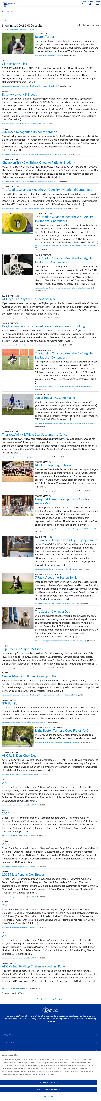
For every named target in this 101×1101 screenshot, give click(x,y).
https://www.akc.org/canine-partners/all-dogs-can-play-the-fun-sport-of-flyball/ (26, 317)
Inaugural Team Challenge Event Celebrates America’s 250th (64, 501)
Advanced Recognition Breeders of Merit (29, 132)
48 (54, 999)
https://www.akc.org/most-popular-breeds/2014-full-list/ (19, 835)
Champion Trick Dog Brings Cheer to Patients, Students (39, 162)
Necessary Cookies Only (48, 1090)
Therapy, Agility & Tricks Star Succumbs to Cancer (35, 434)
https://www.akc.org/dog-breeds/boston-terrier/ (49, 55)
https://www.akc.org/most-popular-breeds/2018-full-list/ (19, 896)
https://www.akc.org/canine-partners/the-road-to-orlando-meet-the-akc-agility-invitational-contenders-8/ (33, 208)
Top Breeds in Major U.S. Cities (22, 649)
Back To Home (9, 11)
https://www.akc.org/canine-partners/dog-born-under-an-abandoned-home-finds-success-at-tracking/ (32, 345)
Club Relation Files (14, 63)
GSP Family (9, 703)
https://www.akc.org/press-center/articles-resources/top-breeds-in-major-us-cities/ (26, 667)
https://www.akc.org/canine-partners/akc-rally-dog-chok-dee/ (20, 774)
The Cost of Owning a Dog (52, 611)
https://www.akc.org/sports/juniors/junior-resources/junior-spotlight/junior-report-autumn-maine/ (64, 423)
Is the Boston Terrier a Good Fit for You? (61, 730)
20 (81, 25)
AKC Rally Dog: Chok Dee (19, 755)
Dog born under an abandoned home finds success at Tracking (43, 326)
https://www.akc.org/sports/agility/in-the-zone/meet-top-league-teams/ (56, 490)
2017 (5, 844)
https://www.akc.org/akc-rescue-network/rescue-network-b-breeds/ (22, 123)
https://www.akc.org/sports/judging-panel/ (14, 988)
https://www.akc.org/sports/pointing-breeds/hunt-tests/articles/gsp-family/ (24, 722)
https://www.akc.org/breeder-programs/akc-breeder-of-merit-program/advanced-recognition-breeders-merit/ (34, 154)
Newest (23, 29)
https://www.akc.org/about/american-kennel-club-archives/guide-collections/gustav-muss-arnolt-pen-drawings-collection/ (38, 695)
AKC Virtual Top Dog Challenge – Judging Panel (33, 966)
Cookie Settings (48, 1096)
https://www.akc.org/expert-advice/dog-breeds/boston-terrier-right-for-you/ (57, 742)
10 (77, 25)
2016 (5, 783)
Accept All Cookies (49, 1082)
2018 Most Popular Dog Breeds (23, 874)
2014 (5, 813)
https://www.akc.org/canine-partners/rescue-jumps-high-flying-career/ (56, 569)
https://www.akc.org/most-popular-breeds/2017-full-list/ (19, 866)
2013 (5, 936)
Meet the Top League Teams (53, 465)
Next (61, 999)
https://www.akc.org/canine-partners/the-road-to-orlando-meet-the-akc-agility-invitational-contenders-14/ (66, 246)
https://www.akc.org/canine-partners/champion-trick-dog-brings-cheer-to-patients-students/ (29, 181)
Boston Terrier (44, 36)
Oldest (31, 29)
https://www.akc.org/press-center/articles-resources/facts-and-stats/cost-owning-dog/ (60, 640)
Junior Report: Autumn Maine (55, 397)
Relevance (14, 29)
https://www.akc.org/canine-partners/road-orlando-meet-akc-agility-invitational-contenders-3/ (63, 386)
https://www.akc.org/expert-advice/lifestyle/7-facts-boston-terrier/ (55, 603)
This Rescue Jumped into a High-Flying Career (66, 540)
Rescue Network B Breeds (19, 94)
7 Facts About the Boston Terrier (57, 577)
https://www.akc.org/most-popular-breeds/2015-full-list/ (19, 927)
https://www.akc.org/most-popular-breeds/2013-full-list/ (19, 958)
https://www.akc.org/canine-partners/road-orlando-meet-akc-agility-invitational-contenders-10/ (63, 288)
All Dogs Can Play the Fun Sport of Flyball (29, 299)
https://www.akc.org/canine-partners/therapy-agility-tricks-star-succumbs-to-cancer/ (27, 456)
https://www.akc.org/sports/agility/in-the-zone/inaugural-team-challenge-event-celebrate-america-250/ (66, 529)
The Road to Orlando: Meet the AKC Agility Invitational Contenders (47, 189)
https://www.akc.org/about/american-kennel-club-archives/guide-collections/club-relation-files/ (30, 86)
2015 (5, 905)
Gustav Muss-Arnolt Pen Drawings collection (32, 676)
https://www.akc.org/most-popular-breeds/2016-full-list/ (19, 805)
